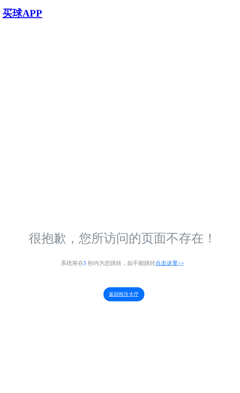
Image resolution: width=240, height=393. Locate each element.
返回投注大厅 (124, 294)
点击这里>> (169, 263)
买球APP (22, 13)
